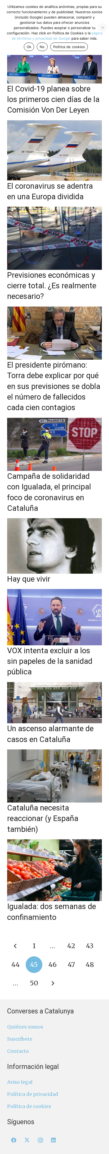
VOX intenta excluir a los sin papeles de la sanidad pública (49, 661)
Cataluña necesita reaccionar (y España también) (42, 818)
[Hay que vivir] (54, 546)
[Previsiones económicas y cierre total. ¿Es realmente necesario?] (54, 238)
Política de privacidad (32, 1094)
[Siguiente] (52, 983)
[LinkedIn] (53, 1140)
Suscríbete (19, 1039)
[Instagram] (40, 1140)
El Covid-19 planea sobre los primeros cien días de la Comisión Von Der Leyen (53, 99)
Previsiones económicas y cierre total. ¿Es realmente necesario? (51, 286)
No (42, 47)
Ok (29, 47)
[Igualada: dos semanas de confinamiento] (54, 870)
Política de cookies (29, 1106)
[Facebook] (13, 1140)
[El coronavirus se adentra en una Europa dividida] (54, 150)
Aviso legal (20, 1082)
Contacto (18, 1051)
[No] (102, 27)
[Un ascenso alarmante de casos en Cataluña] (54, 703)
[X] (27, 1140)
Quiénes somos (25, 1027)
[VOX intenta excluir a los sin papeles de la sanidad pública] (54, 617)
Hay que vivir (28, 578)
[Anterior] (15, 946)
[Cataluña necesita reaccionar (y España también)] (54, 776)
